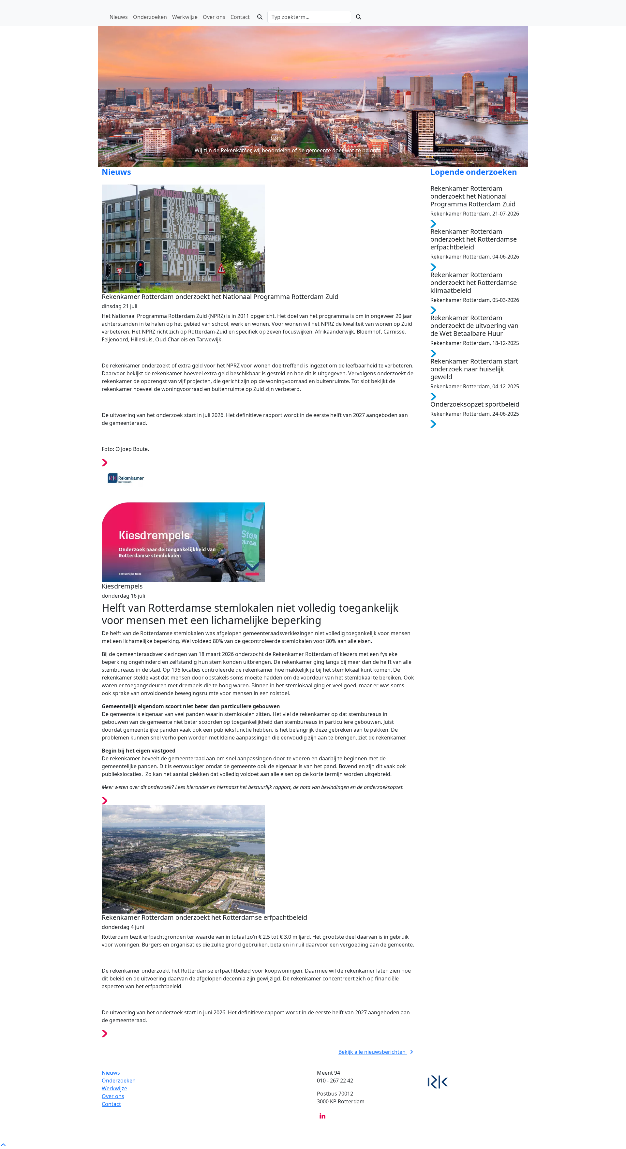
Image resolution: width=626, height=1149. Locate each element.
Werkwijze (114, 1088)
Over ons (113, 1096)
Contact (111, 1104)
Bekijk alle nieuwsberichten (372, 1051)
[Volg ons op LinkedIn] (322, 1115)
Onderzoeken (119, 1080)
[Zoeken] (259, 17)
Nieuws (111, 1072)
